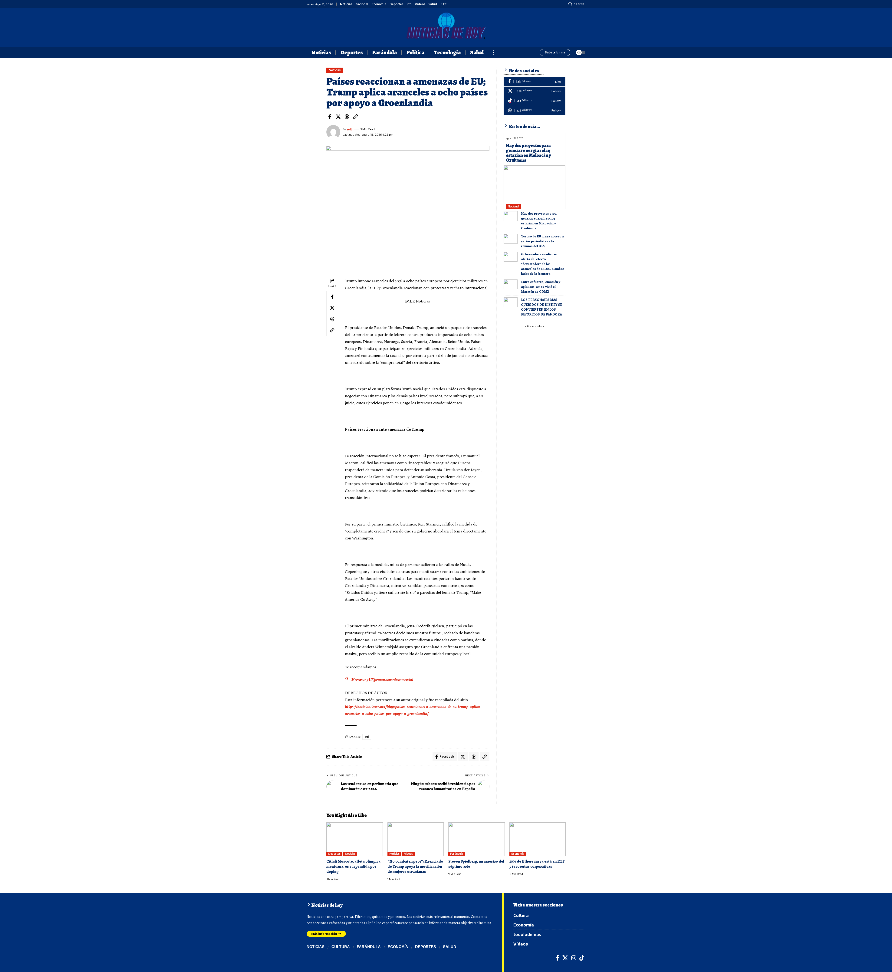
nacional (361, 4)
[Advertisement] (537, 359)
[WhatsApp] (534, 110)
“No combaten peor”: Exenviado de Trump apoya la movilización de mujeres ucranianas (415, 866)
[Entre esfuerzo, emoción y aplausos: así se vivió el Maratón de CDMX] (511, 284)
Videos (420, 4)
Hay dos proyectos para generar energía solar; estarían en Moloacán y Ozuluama (528, 152)
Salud (432, 4)
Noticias (346, 4)
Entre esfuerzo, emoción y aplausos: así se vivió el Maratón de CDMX (540, 286)
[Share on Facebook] (329, 116)
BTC (443, 4)
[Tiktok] (534, 101)
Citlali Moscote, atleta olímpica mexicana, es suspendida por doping (353, 866)
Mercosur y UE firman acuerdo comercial (382, 680)
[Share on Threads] (347, 116)
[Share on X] (338, 116)
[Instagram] (573, 957)
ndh (350, 129)
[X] (534, 91)
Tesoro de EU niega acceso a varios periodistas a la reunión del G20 (542, 241)
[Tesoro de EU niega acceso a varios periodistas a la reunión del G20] (511, 239)
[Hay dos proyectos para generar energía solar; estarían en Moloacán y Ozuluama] (534, 187)
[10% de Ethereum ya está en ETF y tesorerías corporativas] (537, 839)
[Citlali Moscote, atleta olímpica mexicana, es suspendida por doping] (354, 839)
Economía (379, 4)
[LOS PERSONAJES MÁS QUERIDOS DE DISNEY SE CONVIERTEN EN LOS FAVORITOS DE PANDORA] (511, 302)
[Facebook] (534, 81)
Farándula (456, 853)
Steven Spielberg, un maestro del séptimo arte (476, 864)
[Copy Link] (355, 116)
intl (409, 4)
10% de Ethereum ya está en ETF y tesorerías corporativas (537, 864)
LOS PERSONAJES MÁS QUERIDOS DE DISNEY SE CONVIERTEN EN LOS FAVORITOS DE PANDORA (541, 307)
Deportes (396, 4)
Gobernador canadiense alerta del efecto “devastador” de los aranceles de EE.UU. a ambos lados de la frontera (542, 264)
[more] (493, 52)
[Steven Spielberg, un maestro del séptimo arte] (476, 839)
